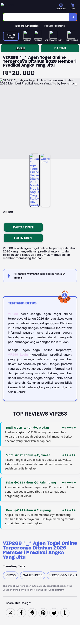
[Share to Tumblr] (65, 612)
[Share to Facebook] (21, 612)
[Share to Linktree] (32, 612)
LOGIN (20, 48)
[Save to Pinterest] (43, 612)
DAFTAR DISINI (23, 227)
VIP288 (13, 314)
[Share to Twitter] (10, 612)
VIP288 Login (18, 354)
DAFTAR (60, 48)
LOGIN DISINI (23, 238)
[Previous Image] (3, 119)
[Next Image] (77, 119)
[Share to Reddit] (54, 612)
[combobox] (36, 17)
